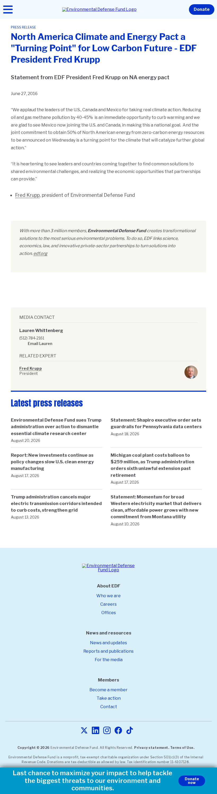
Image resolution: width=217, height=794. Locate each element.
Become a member (108, 689)
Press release (23, 27)
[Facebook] (118, 731)
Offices (108, 612)
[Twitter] (84, 731)
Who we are (108, 595)
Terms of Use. (182, 748)
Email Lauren (40, 343)
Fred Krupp (27, 195)
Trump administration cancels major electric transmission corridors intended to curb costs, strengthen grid (56, 503)
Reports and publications (108, 651)
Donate (202, 9)
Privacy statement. (151, 748)
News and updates (108, 642)
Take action (109, 698)
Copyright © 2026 (33, 748)
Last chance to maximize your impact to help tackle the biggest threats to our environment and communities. (92, 780)
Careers (108, 604)
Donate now (192, 781)
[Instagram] (107, 731)
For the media (109, 659)
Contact (108, 706)
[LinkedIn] (95, 731)
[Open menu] (8, 9)
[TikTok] (129, 731)
